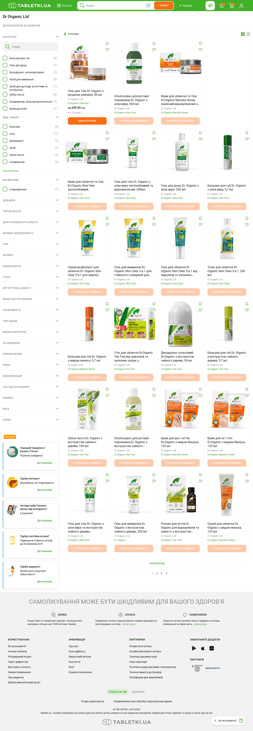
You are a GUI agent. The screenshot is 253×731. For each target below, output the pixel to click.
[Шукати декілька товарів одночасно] (148, 6)
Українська (116, 691)
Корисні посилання (80, 672)
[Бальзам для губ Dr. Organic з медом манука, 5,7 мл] (87, 323)
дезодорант (16, 140)
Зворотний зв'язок (80, 656)
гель (12, 133)
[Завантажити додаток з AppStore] (202, 648)
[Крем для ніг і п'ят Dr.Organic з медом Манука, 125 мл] (227, 409)
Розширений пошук (19, 656)
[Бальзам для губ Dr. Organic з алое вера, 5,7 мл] (227, 152)
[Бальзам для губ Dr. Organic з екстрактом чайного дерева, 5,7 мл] (227, 323)
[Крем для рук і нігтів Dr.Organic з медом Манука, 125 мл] (180, 409)
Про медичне (16, 677)
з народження (17, 189)
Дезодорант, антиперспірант (26, 72)
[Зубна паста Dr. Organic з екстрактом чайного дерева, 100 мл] (87, 409)
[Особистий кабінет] (241, 5)
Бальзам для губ (19, 58)
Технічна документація (143, 656)
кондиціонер (17, 161)
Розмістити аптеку (140, 646)
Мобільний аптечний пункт (24, 682)
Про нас (73, 646)
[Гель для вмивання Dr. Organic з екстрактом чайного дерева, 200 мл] (133, 495)
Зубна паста (16, 94)
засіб (12, 147)
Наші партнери (138, 661)
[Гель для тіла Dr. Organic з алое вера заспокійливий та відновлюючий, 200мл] (133, 152)
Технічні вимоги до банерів (145, 672)
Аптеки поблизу (17, 651)
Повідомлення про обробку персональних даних (142, 701)
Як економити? (17, 646)
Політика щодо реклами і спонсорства (152, 667)
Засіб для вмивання (21, 79)
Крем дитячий (17, 108)
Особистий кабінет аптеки (145, 651)
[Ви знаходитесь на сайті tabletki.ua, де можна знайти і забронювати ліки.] (29, 6)
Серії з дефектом (18, 661)
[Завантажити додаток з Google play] (193, 648)
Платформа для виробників (146, 677)
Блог (71, 667)
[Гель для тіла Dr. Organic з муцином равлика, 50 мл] (87, 63)
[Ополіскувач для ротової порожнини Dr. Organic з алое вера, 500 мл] (133, 63)
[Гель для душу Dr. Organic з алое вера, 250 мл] (180, 152)
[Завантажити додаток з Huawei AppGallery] (211, 648)
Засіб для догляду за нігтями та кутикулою (28, 88)
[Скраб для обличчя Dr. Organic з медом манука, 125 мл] (227, 495)
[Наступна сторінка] (167, 573)
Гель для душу (18, 65)
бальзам (14, 126)
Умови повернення (19, 672)
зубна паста (16, 154)
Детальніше (129, 624)
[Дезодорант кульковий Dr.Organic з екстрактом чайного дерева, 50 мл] (180, 323)
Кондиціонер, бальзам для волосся (30, 101)
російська (138, 691)
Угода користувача (92, 701)
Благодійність (77, 651)
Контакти (74, 661)
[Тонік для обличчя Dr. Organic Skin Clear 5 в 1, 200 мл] (227, 238)
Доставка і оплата (19, 667)
